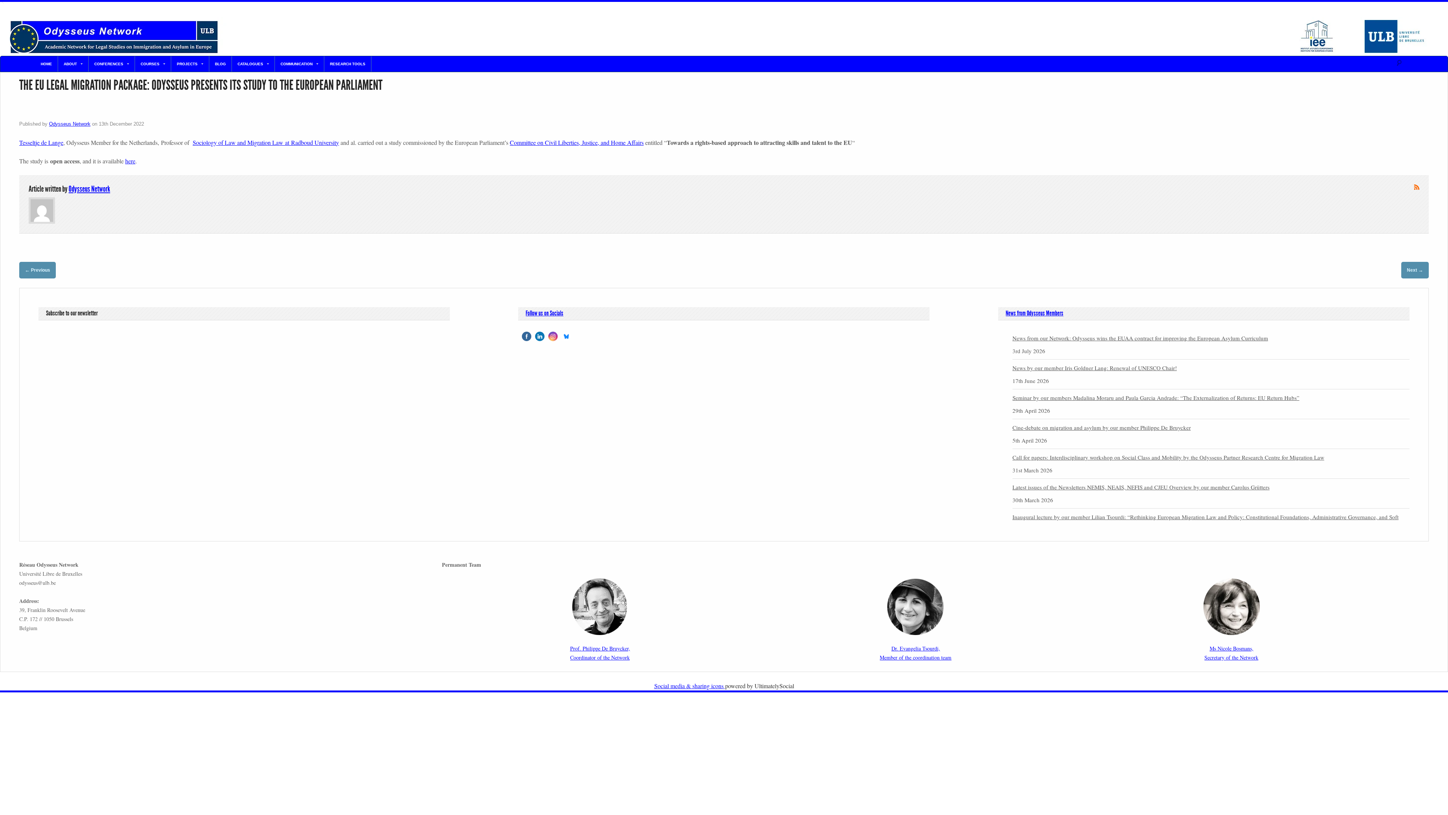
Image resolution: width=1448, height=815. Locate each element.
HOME (46, 64)
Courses (150, 64)
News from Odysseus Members (1034, 313)
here (130, 161)
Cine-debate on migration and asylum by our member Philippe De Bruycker (1101, 427)
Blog (220, 64)
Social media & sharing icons (689, 686)
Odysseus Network (69, 124)
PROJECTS (187, 64)
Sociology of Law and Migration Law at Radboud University (266, 142)
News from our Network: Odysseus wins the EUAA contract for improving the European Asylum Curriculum (1140, 338)
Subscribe (1416, 187)
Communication (297, 64)
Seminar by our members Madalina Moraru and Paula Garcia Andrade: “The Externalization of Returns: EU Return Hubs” (1155, 397)
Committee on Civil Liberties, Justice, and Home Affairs (577, 142)
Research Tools (347, 64)
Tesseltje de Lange (41, 142)
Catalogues (250, 64)
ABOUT (70, 64)
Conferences (108, 64)
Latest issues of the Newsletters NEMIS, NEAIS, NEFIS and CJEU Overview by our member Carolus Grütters (1141, 487)
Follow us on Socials (544, 313)
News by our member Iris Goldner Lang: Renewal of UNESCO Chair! (1094, 368)
